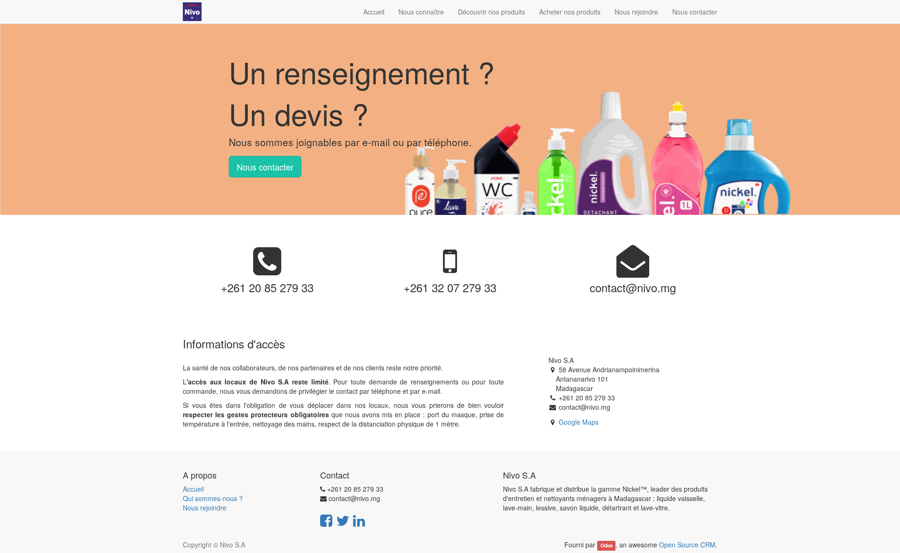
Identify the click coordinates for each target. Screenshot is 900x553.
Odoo (606, 545)
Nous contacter (265, 167)
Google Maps (579, 422)
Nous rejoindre (204, 507)
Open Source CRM (687, 544)
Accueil (193, 489)
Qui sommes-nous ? (213, 498)
